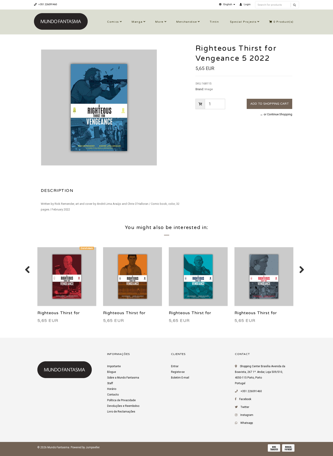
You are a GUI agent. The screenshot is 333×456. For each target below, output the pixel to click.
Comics (113, 21)
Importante (114, 366)
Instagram (246, 415)
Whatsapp (246, 423)
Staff (110, 383)
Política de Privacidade (121, 400)
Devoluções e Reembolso (123, 406)
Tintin (214, 21)
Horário (111, 389)
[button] (227, 4)
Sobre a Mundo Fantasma (123, 377)
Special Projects (243, 21)
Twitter (245, 407)
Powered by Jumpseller (85, 447)
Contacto (113, 394)
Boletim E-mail (180, 377)
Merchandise (186, 21)
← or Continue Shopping (276, 114)
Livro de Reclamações (121, 411)
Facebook (245, 399)
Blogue (111, 372)
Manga (137, 21)
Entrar (175, 366)
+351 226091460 (47, 4)
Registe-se (178, 372)
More (159, 21)
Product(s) (283, 21)
